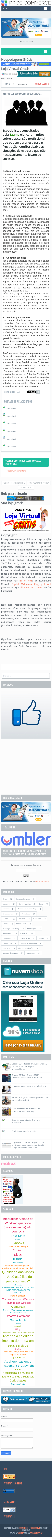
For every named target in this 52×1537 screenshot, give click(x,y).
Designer (6, 909)
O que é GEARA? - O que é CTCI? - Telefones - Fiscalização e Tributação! (27, 1076)
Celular (5, 923)
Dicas (5, 899)
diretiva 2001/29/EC (31, 587)
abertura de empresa (10, 953)
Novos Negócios (25, 904)
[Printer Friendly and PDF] (45, 392)
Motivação (37, 919)
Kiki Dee (21, 1533)
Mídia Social (26, 914)
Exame (14, 135)
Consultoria (18, 1323)
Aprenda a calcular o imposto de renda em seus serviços (18, 1340)
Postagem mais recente (14, 483)
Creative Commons (18, 1316)
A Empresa (18, 1306)
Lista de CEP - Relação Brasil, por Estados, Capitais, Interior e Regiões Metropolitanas (29, 1066)
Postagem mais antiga (38, 483)
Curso (41, 904)
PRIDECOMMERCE (36, 1533)
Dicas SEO (6, 919)
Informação (31, 928)
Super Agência (18, 1384)
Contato (18, 1250)
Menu (5, 8)
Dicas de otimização (25, 948)
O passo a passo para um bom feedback (29, 1086)
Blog (18, 1329)
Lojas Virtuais (18, 1357)
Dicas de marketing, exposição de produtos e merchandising (26, 1110)
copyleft (18, 1326)
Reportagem (7, 933)
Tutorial (17, 1259)
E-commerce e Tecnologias (29, 1528)
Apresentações (24, 938)
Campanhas (7, 943)
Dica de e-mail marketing (27, 909)
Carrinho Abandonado (28, 943)
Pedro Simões (18, 1295)
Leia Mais (18, 1236)
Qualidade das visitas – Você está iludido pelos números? (18, 1276)
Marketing (6, 904)
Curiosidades (21, 923)
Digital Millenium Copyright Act (31, 584)
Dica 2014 (6, 948)
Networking (18, 1262)
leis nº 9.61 (25, 580)
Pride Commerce (42, 881)
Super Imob (18, 1320)
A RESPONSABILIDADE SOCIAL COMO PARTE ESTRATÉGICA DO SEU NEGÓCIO (18, 1290)
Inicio (7, 83)
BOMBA (41, 938)
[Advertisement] (26, 766)
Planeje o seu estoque (18, 1247)
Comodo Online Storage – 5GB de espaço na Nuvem (18, 1332)
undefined (11, 408)
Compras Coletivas (23, 899)
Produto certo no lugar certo (24, 1131)
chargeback (24, 933)
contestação (31, 953)
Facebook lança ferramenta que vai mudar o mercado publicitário (30, 1098)
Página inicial (26, 487)
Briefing (18, 1349)
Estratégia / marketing (11, 928)
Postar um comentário (16, 470)
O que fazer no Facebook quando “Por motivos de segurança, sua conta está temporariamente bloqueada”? (28, 1145)
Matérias (21, 919)
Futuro (17, 1369)
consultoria (7, 938)
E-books (18, 1243)
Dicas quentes (8, 914)
